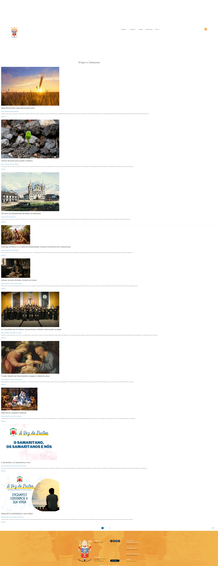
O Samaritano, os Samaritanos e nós (15, 462)
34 (109, 527)
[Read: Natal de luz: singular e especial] (19, 398)
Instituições (141, 29)
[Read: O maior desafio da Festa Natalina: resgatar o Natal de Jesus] (30, 357)
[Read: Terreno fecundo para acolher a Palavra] (30, 138)
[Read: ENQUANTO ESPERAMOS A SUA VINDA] (30, 492)
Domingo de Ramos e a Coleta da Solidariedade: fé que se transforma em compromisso (36, 247)
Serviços (156, 29)
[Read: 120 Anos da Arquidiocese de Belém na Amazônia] (30, 191)
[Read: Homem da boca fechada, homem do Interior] (15, 268)
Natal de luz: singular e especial (13, 413)
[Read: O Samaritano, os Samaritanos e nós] (29, 442)
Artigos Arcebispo (13, 465)
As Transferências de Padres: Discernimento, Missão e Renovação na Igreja (31, 329)
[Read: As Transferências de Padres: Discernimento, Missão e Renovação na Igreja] (30, 309)
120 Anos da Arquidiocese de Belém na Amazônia (21, 213)
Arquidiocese (123, 29)
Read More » (3, 116)
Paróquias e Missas (149, 29)
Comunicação (132, 29)
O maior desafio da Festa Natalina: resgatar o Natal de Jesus (25, 376)
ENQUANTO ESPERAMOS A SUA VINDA (17, 514)
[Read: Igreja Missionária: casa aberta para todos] (30, 86)
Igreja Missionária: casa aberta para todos (18, 108)
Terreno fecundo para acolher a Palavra (17, 161)
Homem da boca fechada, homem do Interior (19, 280)
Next (213, 527)
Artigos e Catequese (5, 111)
